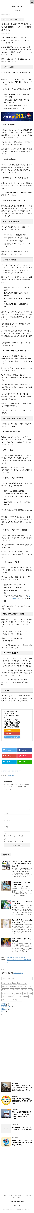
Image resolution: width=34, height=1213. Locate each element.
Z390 (14, 1000)
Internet (20, 986)
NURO (17, 990)
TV (16, 996)
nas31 (12, 990)
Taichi (3, 996)
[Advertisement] (15, 1045)
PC (20, 771)
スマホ (20, 1000)
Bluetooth (4, 986)
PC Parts (23, 990)
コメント (7, 789)
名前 (6, 813)
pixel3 (30, 990)
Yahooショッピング (11, 737)
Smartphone (18, 993)
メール (7, 820)
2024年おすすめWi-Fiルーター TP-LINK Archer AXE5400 (22, 1128)
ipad (26, 986)
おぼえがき (17, 1205)
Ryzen (11, 993)
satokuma (10, 775)
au (25, 983)
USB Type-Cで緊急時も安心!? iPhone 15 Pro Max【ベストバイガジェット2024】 (22, 1088)
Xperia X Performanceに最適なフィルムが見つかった (22, 921)
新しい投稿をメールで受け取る (13, 841)
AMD (3, 983)
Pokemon (4, 993)
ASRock (20, 983)
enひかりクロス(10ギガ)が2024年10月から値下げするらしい (22, 1101)
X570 (3, 1000)
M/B (30, 986)
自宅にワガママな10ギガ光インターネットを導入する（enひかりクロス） (22, 1143)
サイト (6, 827)
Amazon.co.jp (18, 973)
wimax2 (26, 996)
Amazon (8, 730)
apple (14, 983)
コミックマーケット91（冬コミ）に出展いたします (22, 902)
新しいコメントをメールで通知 (13, 836)
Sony (25, 993)
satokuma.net (17, 6)
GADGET (5, 771)
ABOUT (19, 1197)
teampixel (10, 996)
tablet (30, 993)
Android (9, 983)
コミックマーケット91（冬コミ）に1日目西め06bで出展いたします (22, 864)
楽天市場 (8, 734)
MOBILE (15, 771)
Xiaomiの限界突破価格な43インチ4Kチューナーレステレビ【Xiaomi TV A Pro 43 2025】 (22, 1115)
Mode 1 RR (5, 990)
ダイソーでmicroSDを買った (16, 957)
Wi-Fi (20, 996)
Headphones (13, 986)
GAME (11, 771)
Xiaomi (9, 1000)
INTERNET (5, 1008)
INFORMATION (6, 1006)
